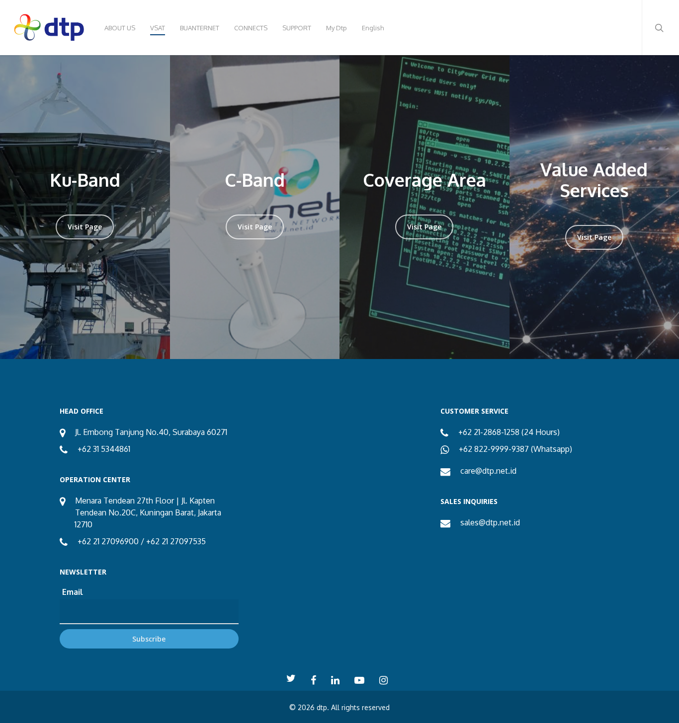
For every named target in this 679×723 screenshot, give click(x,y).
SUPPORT (296, 28)
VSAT (157, 28)
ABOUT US (119, 28)
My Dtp (336, 28)
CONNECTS (250, 28)
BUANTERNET (199, 28)
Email (72, 592)
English (373, 28)
